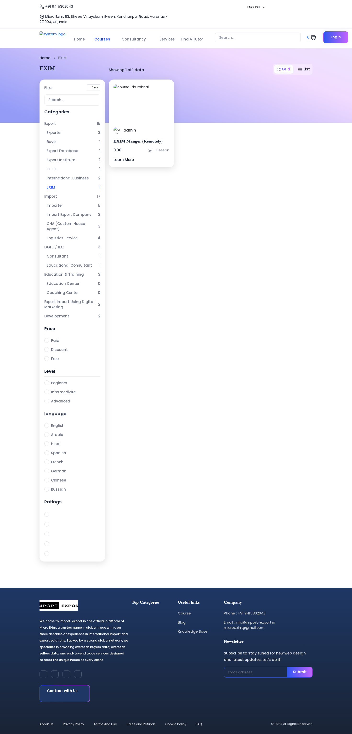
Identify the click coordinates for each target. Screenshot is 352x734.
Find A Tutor (192, 39)
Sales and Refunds (141, 724)
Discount (59, 349)
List (306, 69)
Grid (285, 69)
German (59, 471)
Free (55, 358)
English (57, 425)
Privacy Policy (73, 724)
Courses (102, 39)
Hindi (55, 443)
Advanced (60, 401)
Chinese (58, 480)
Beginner (59, 382)
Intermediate (63, 392)
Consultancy (134, 39)
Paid (55, 340)
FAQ (199, 724)
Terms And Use (105, 724)
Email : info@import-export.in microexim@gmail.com (249, 625)
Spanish (58, 452)
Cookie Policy (175, 724)
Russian (58, 489)
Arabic (57, 434)
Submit (300, 671)
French (57, 461)
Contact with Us (62, 690)
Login (336, 37)
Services (167, 39)
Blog (182, 622)
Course (184, 613)
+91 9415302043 (58, 6)
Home (79, 39)
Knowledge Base (193, 631)
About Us (46, 724)
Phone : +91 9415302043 (245, 613)
